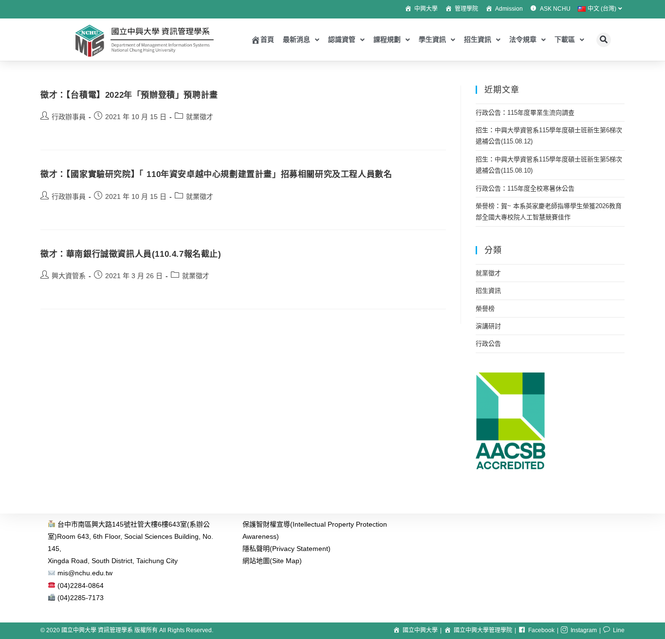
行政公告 (488, 343)
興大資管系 (69, 276)
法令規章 (522, 39)
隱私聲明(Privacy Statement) (286, 548)
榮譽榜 (485, 308)
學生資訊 (432, 39)
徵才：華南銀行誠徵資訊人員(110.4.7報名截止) (131, 254)
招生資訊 (477, 39)
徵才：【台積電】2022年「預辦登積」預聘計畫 (129, 95)
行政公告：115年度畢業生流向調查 (525, 112)
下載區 (564, 39)
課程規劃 (387, 39)
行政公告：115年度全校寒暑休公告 (525, 188)
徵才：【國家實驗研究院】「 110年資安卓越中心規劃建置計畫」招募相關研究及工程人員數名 (216, 174)
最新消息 (296, 39)
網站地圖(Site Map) (272, 561)
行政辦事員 (69, 117)
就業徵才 (199, 117)
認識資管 (341, 39)
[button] (603, 40)
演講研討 (488, 326)
